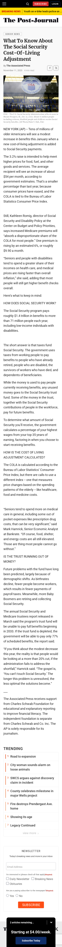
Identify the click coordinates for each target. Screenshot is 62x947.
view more (30, 833)
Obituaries (16, 884)
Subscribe (40, 4)
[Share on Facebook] (49, 68)
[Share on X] (56, 68)
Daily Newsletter (19, 879)
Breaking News (44, 879)
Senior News (12, 34)
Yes (12, 896)
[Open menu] (4, 4)
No (21, 896)
